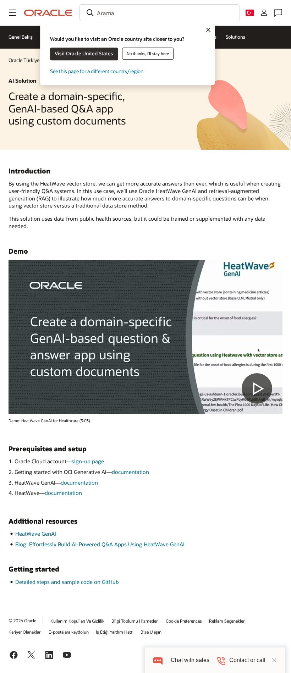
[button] (13, 13)
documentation (130, 471)
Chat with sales (190, 660)
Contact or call (247, 660)
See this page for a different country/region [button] (96, 71)
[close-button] (274, 660)
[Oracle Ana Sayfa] (48, 12)
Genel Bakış (21, 37)
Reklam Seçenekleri (227, 621)
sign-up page (88, 461)
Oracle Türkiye (24, 60)
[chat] (158, 660)
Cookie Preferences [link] (184, 621)
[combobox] (159, 12)
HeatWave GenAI (35, 533)
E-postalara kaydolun (69, 632)
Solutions (235, 37)
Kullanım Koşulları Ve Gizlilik (77, 621)
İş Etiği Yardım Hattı (114, 632)
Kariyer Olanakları (25, 632)
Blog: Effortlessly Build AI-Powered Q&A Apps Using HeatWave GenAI (100, 544)
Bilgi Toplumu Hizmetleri (135, 621)
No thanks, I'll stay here (148, 53)
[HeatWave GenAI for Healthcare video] (145, 337)
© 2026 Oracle (22, 620)
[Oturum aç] (264, 13)
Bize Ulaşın (151, 632)
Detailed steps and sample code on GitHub (67, 581)
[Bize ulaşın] (278, 13)
